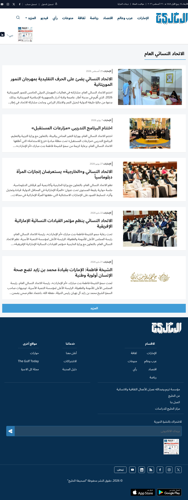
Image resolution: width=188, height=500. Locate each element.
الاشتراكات (70, 361)
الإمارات (143, 18)
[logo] (172, 18)
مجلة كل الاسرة (30, 369)
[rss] (151, 470)
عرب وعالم (125, 18)
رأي (55, 18)
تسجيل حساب (31, 4)
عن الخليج (174, 396)
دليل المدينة (69, 369)
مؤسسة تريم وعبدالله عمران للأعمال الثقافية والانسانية (148, 389)
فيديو (44, 18)
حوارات (34, 353)
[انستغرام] (8, 4)
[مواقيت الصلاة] (2, 35)
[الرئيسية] (167, 333)
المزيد (32, 18)
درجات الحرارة (123, 4)
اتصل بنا (175, 402)
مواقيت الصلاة (138, 4)
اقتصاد (108, 18)
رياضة (94, 18)
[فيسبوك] (19, 4)
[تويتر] (13, 4)
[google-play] (169, 493)
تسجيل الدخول (47, 4)
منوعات (67, 18)
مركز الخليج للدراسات (167, 409)
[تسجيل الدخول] (56, 4)
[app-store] (143, 493)
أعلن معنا (71, 353)
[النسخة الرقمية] (25, 35)
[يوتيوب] (2, 4)
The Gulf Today (28, 361)
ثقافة (81, 18)
